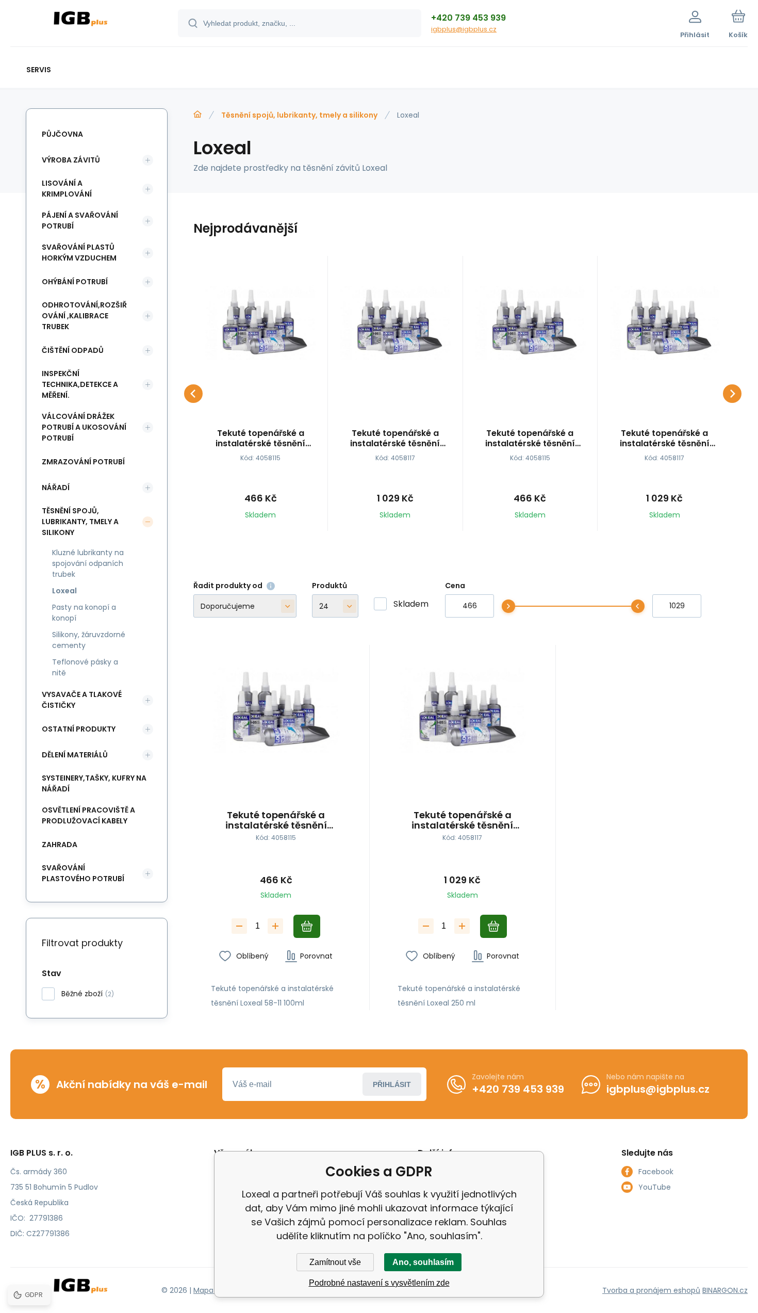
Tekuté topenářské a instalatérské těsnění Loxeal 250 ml (395, 438)
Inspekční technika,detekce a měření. (80, 384)
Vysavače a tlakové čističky (82, 699)
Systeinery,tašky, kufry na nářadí (94, 783)
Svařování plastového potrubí (83, 873)
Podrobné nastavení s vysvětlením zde (379, 1282)
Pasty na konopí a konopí (84, 612)
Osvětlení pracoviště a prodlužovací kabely (88, 815)
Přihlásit (392, 1084)
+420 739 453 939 (468, 18)
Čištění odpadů (73, 350)
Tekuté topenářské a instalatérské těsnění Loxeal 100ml (260, 438)
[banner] (81, 24)
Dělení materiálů (75, 755)
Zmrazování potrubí (83, 462)
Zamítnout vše (335, 1262)
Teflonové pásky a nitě (85, 667)
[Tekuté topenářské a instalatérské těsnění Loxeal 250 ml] (395, 323)
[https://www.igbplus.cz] (197, 114)
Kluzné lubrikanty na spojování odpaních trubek (88, 563)
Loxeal (64, 591)
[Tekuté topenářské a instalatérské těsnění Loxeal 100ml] (260, 323)
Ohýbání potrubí (75, 282)
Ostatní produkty (79, 729)
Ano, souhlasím (423, 1262)
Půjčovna (62, 134)
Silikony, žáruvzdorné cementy (88, 640)
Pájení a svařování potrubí (80, 220)
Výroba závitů (71, 160)
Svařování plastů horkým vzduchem (79, 252)
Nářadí (56, 487)
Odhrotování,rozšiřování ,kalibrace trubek (84, 316)
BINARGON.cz (725, 1290)
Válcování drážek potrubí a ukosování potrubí (84, 427)
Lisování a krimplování (67, 188)
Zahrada (59, 844)
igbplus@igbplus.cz (464, 29)
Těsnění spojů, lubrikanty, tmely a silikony (299, 115)
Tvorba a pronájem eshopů (651, 1290)
